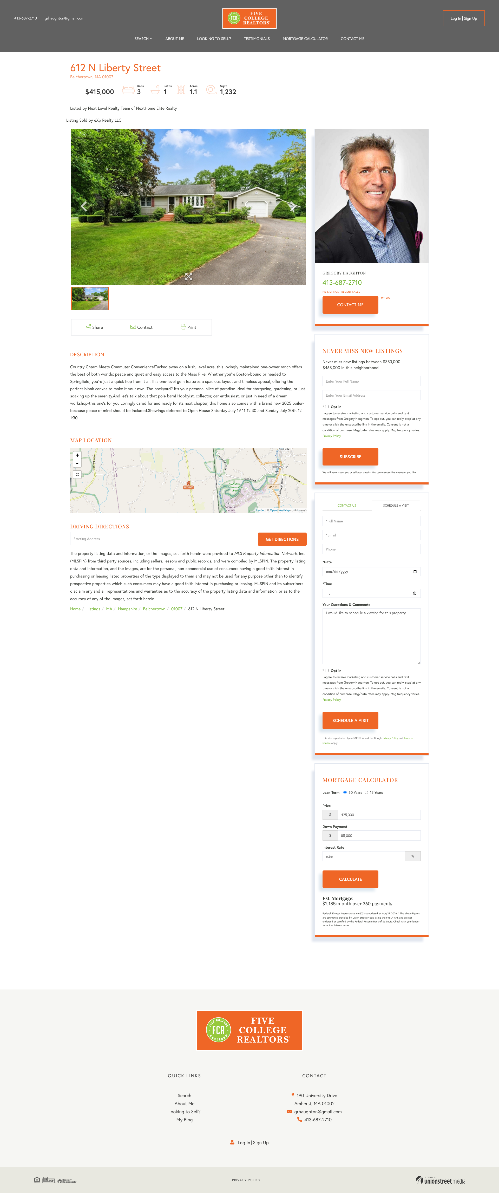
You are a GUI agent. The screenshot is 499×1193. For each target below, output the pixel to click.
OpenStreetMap (280, 510)
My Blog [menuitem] (184, 1119)
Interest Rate (333, 847)
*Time (327, 583)
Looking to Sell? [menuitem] (214, 38)
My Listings (331, 291)
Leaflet (260, 510)
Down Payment (335, 826)
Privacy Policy (332, 436)
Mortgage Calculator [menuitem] (305, 38)
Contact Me (350, 304)
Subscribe (350, 456)
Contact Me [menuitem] (352, 38)
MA (109, 609)
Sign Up (470, 18)
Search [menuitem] (142, 38)
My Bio (385, 297)
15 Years (376, 792)
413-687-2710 (25, 18)
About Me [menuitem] (185, 1103)
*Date (327, 562)
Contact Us (347, 506)
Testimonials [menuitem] (257, 38)
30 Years (355, 792)
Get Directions (282, 539)
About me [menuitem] (175, 38)
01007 (176, 609)
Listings (93, 609)
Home (75, 609)
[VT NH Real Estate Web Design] (440, 1180)
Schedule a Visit (396, 506)
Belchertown (154, 609)
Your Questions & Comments (346, 604)
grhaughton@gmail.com (64, 18)
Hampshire (127, 609)
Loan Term (331, 792)
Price (327, 805)
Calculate (350, 879)
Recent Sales (351, 291)
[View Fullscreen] (77, 474)
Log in (456, 18)
